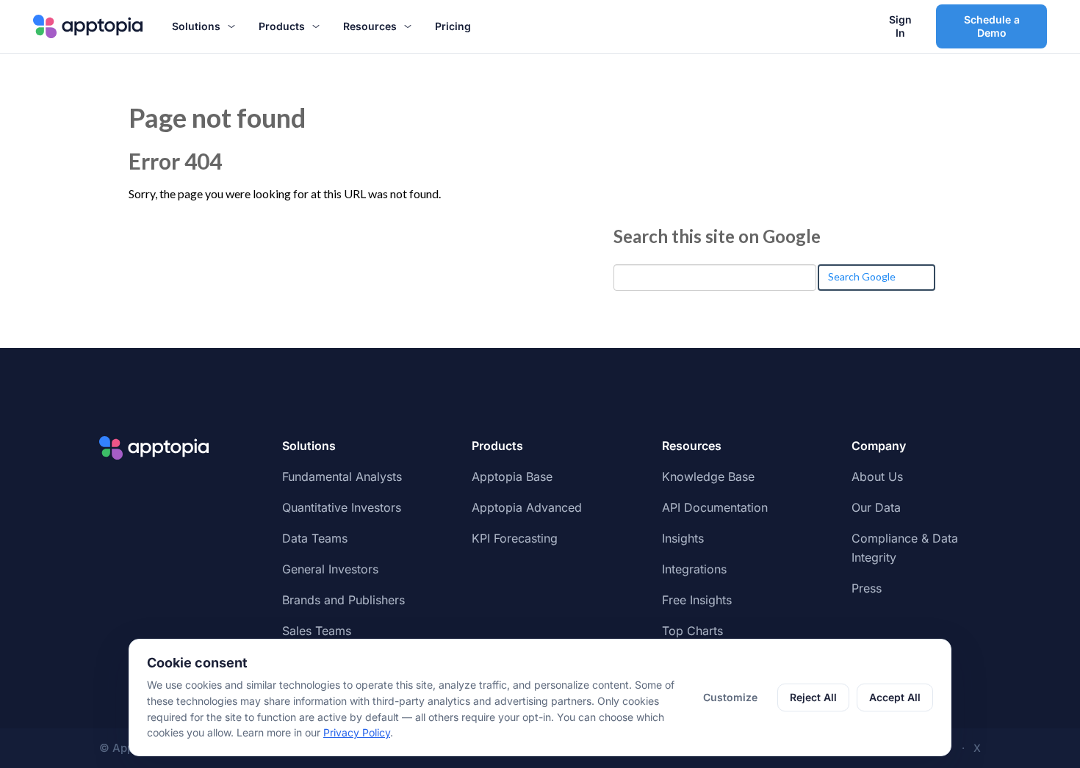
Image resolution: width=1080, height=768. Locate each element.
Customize (730, 697)
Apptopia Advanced (527, 507)
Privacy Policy (356, 732)
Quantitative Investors (341, 507)
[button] (203, 26)
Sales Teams (316, 630)
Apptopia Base (512, 476)
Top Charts (692, 630)
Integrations (694, 569)
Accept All (895, 697)
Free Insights (697, 600)
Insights (683, 538)
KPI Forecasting (515, 538)
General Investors (330, 569)
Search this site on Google (717, 236)
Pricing (453, 26)
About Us (877, 476)
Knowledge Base (708, 476)
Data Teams (315, 538)
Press (867, 588)
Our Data (876, 507)
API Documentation (715, 507)
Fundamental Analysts (342, 476)
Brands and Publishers (343, 600)
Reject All (813, 697)
